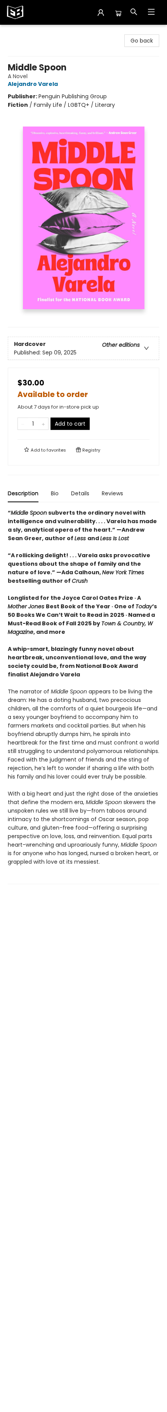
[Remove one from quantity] (23, 423)
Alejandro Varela (33, 84)
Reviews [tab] (112, 493)
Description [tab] (23, 493)
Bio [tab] (55, 493)
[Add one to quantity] (43, 423)
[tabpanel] (83, 696)
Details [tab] (80, 493)
